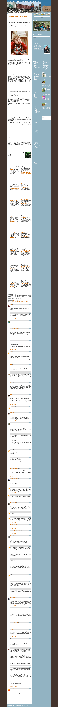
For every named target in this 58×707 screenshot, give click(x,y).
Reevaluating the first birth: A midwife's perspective (37, 112)
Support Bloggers (44, 69)
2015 (34, 96)
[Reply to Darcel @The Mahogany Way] (30, 524)
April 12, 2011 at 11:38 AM (13, 476)
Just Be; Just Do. (23, 207)
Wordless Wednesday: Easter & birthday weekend (37, 117)
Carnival (30, 1)
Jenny (11, 304)
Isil (10, 574)
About (11, 1)
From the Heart (12, 169)
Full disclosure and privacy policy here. (38, 57)
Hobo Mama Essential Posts (45, 62)
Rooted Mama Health (13, 502)
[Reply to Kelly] (30, 364)
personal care (35, 81)
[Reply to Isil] (30, 574)
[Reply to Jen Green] (30, 581)
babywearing (35, 63)
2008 (34, 164)
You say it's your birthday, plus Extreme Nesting (36, 122)
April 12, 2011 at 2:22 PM (13, 509)
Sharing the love (12, 283)
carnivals (27, 301)
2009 (34, 163)
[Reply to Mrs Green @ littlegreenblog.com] (30, 313)
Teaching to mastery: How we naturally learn (48, 75)
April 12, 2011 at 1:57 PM (13, 492)
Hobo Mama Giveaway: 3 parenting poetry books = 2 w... (37, 142)
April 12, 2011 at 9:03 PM (13, 556)
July (35, 107)
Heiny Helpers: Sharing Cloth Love (14, 188)
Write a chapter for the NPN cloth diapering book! (37, 125)
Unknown (11, 449)
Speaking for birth (23, 183)
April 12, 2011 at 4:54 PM (13, 522)
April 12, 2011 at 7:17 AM (13, 420)
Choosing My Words (12, 250)
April (35, 110)
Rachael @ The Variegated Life (14, 622)
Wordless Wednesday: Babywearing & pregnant (37, 130)
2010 (34, 162)
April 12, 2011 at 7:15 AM (13, 404)
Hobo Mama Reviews (45, 67)
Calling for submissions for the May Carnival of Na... (37, 120)
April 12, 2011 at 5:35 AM (13, 349)
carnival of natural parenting (21, 301)
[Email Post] (17, 300)
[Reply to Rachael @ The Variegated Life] (30, 622)
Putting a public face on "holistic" (25, 203)
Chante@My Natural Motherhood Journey (15, 629)
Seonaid (11, 382)
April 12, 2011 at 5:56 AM (13, 362)
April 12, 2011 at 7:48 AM (13, 431)
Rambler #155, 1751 (27, 96)
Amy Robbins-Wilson (12, 597)
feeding (34, 75)
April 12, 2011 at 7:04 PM (13, 533)
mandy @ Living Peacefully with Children (15, 530)
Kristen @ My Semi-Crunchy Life (14, 478)
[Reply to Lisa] (30, 667)
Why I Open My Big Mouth (13, 216)
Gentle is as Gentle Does (24, 187)
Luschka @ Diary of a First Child (14, 468)
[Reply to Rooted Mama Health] (30, 502)
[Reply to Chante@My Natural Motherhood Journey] (30, 629)
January (36, 161)
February (36, 160)
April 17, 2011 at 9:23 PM (13, 636)
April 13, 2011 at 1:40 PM (13, 595)
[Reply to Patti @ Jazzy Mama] (30, 457)
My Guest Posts (44, 64)
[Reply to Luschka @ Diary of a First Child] (30, 468)
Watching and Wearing (12, 221)
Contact (22, 1)
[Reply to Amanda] (30, 535)
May (35, 109)
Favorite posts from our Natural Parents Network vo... (37, 133)
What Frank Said (12, 286)
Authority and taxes (36, 143)
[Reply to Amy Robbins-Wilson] (30, 597)
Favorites (34, 1)
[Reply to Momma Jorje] (30, 394)
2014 (34, 97)
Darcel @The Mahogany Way (14, 524)
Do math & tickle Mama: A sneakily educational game (47, 89)
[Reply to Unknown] (30, 449)
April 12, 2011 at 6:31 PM (13, 528)
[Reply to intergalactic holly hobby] (30, 688)
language (35, 79)
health (34, 78)
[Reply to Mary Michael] (30, 487)
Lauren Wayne (13, 406)
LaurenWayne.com (44, 66)
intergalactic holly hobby (13, 688)
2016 (34, 95)
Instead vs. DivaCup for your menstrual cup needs (47, 97)
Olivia (11, 351)
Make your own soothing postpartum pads (47, 104)
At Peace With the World (24, 199)
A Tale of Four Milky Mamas (24, 283)
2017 (34, 94)
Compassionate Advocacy (13, 183)
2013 (34, 98)
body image (35, 65)
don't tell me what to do (24, 287)
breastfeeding (16, 301)
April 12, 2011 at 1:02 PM (14, 410)
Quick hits (35, 135)
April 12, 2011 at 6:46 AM (13, 380)
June (35, 108)
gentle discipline (36, 76)
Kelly (11, 364)
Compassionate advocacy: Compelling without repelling (18, 17)
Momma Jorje (12, 394)
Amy (10, 607)
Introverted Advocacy (12, 268)
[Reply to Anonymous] (30, 340)
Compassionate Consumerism (25, 236)
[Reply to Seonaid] (30, 382)
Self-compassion (23, 217)
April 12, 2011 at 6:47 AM (13, 392)
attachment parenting (36, 62)
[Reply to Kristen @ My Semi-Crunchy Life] (30, 478)
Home (8, 1)
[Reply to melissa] (30, 320)
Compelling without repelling (13, 232)
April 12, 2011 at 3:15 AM (13, 318)
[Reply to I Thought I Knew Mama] (30, 422)
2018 (34, 93)
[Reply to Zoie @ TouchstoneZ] (30, 648)
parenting (35, 80)
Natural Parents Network (45, 68)
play (34, 82)
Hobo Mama (15, 24)
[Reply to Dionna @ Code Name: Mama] (30, 328)
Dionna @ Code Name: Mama (14, 328)
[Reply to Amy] (30, 607)
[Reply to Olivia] (30, 351)
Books (38, 1)
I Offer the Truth (12, 174)
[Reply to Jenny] (30, 304)
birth (14, 301)
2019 (34, 92)
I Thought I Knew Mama (13, 422)
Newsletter (19, 1)
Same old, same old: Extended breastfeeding (37, 139)
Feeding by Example (24, 232)
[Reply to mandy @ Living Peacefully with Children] (30, 530)
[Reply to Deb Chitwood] (30, 517)
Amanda (11, 535)
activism (12, 301)
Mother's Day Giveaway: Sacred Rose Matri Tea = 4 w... (37, 128)
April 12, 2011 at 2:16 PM (13, 500)
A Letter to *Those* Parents (13, 206)
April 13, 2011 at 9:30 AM (13, 586)
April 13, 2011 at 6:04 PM (13, 605)
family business (35, 74)
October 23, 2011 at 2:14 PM (13, 686)
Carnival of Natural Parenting (45, 65)
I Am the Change (12, 237)
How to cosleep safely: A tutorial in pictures (47, 82)
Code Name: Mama (10, 24)
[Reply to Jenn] (30, 373)
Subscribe (14, 1)
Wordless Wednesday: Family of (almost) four (37, 145)
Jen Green (11, 581)
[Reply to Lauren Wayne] (30, 406)
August (35, 106)
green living (35, 77)
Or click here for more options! (37, 38)
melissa (11, 320)
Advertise (26, 1)
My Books (43, 63)
